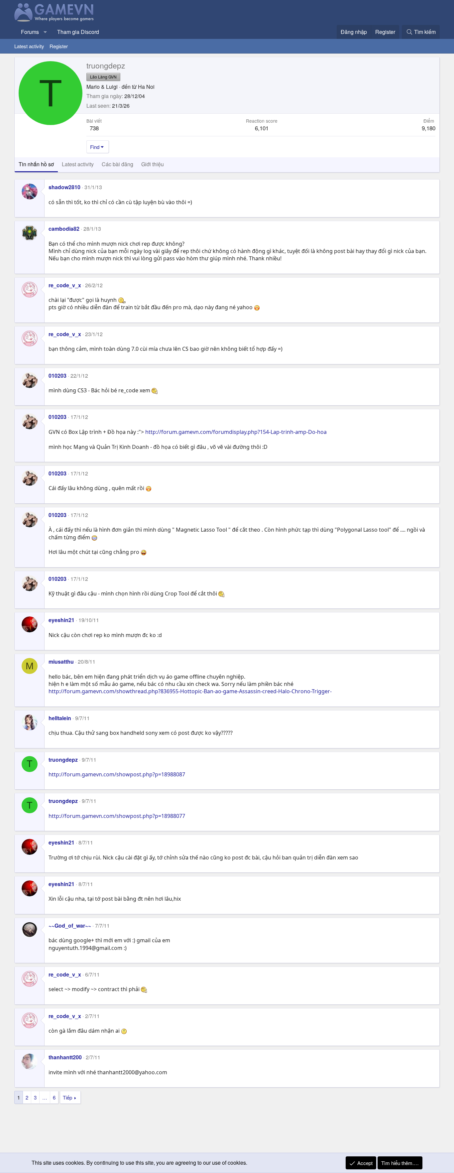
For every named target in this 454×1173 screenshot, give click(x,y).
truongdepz (63, 759)
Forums (30, 32)
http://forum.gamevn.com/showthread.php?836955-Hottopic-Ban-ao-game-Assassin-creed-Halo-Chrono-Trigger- (190, 691)
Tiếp (67, 1097)
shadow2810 (64, 187)
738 (94, 128)
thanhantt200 (65, 1057)
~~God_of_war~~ (70, 925)
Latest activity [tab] (78, 164)
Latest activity (29, 46)
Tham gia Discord (78, 32)
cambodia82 (64, 228)
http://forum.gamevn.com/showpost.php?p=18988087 (117, 774)
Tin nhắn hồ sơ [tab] (36, 164)
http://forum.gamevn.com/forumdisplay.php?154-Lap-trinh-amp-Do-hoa (236, 432)
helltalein (60, 718)
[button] (45, 32)
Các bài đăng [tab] (117, 164)
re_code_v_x (65, 285)
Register (59, 46)
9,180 (428, 128)
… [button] (44, 1097)
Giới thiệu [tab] (152, 164)
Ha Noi (146, 86)
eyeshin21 (61, 620)
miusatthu (61, 661)
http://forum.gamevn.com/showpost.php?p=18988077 (117, 816)
